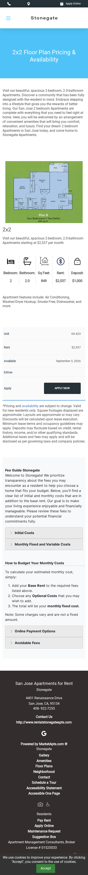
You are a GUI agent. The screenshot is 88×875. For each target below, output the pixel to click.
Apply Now (62, 388)
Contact (44, 777)
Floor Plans (44, 766)
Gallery (44, 755)
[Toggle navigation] (8, 18)
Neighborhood (44, 772)
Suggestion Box (44, 837)
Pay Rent (44, 820)
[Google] (44, 733)
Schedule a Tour (44, 782)
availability (30, 406)
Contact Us (44, 717)
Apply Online (73, 3)
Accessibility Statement (44, 788)
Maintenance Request (44, 831)
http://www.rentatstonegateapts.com (44, 722)
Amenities (44, 761)
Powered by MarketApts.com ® (44, 744)
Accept (46, 868)
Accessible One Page (44, 793)
